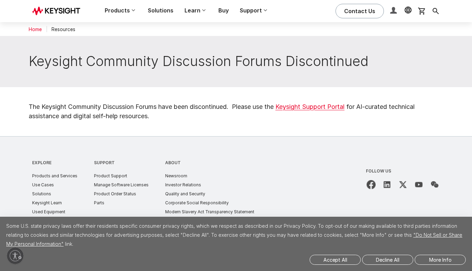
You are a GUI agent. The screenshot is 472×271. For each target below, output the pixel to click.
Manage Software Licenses (121, 184)
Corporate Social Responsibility (197, 202)
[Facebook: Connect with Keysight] (371, 184)
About (173, 162)
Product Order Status (115, 193)
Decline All (387, 260)
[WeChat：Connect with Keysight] (434, 184)
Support (104, 162)
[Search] (436, 11)
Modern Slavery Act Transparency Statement (209, 211)
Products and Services (54, 175)
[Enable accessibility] (15, 255)
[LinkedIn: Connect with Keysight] (387, 184)
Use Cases (43, 184)
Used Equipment (48, 211)
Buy (223, 10)
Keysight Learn (47, 202)
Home (35, 29)
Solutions (160, 10)
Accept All (335, 260)
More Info (440, 260)
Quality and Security (185, 193)
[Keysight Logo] (58, 11)
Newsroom (176, 175)
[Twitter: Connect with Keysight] (403, 184)
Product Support (110, 175)
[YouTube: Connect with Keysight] (419, 184)
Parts (99, 202)
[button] (394, 11)
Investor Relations (183, 184)
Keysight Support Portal (309, 106)
